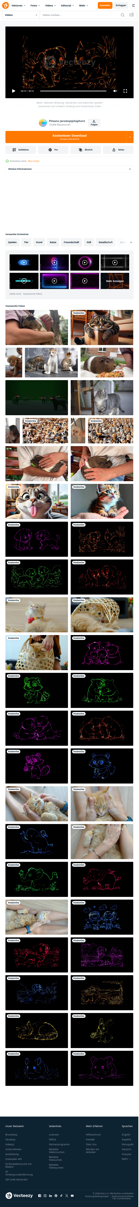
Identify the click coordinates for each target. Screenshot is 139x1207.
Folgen (94, 124)
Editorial (66, 5)
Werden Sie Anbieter (92, 1149)
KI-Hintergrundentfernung (19, 1172)
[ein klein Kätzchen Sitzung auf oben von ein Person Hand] (102, 500)
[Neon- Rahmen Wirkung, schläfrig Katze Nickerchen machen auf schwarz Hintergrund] (36, 1029)
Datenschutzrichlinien (120, 1194)
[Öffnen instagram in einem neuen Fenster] (45, 1194)
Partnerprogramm (59, 1142)
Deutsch (124, 1147)
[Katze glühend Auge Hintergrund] (36, 396)
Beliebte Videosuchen (56, 1165)
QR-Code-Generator (16, 1177)
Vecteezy (10, 1138)
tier (26, 240)
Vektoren (17, 5)
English (123, 1133)
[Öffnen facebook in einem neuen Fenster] (39, 1194)
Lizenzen (54, 1133)
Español (123, 1138)
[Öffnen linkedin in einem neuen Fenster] (50, 1194)
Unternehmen (13, 1147)
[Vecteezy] (5, 5)
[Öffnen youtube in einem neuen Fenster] (72, 1194)
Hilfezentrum (93, 1133)
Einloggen (121, 5)
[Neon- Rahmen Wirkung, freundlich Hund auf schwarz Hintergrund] (36, 953)
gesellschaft (106, 240)
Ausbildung (12, 1152)
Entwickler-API (13, 1157)
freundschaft (71, 240)
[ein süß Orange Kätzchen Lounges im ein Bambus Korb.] (102, 613)
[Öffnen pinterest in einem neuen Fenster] (56, 1194)
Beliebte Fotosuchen (55, 1157)
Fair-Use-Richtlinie (119, 1196)
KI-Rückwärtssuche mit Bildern (18, 1164)
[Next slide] (125, 241)
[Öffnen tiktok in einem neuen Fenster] (61, 1194)
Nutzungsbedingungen (94, 1194)
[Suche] (123, 15)
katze (53, 240)
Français (124, 1152)
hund (39, 240)
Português (125, 1142)
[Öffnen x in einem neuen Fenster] (66, 1194)
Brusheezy (11, 1133)
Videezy (9, 1142)
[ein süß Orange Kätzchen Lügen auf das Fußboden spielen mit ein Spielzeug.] (36, 613)
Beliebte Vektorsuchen (56, 1149)
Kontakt (90, 1138)
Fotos (34, 5)
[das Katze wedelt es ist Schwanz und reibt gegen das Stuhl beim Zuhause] (102, 396)
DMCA (52, 1138)
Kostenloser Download (70, 137)
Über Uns (91, 1142)
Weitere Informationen (20, 167)
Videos (49, 5)
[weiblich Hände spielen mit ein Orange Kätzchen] (36, 802)
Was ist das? (33, 161)
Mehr (82, 5)
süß (89, 240)
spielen (12, 240)
